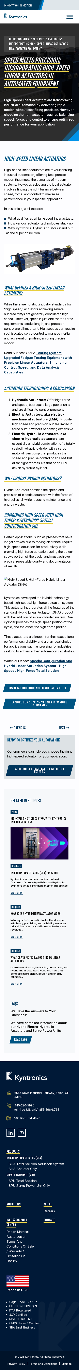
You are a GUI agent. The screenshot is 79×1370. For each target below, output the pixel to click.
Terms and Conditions (43, 1363)
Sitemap (67, 1363)
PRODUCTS (13, 1151)
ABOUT (48, 1204)
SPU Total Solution (23, 1181)
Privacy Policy (16, 1363)
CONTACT (49, 1220)
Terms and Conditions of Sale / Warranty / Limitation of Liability (20, 1251)
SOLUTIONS (13, 1204)
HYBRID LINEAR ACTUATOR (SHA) (24, 1158)
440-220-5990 (24, 1105)
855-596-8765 (49, 1109)
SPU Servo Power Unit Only (29, 1186)
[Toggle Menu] (69, 17)
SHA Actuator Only (23, 1169)
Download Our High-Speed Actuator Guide (37, 688)
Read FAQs (20, 1039)
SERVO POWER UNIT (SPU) (20, 1175)
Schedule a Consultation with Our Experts (39, 770)
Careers (49, 1211)
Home (13, 39)
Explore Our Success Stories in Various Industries (39, 704)
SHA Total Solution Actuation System (36, 1164)
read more (17, 893)
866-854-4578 (30, 1118)
